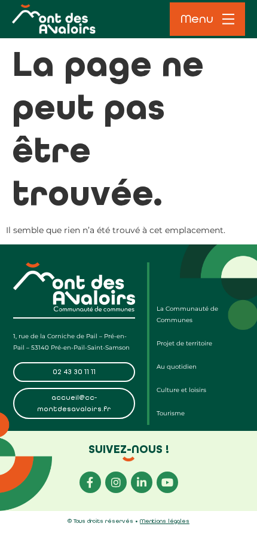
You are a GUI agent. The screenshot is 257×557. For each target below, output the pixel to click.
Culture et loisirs (181, 390)
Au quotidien (177, 367)
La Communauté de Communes (187, 314)
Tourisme (171, 413)
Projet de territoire (184, 343)
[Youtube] (167, 482)
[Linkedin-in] (141, 482)
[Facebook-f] (90, 482)
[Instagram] (116, 482)
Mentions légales (164, 521)
